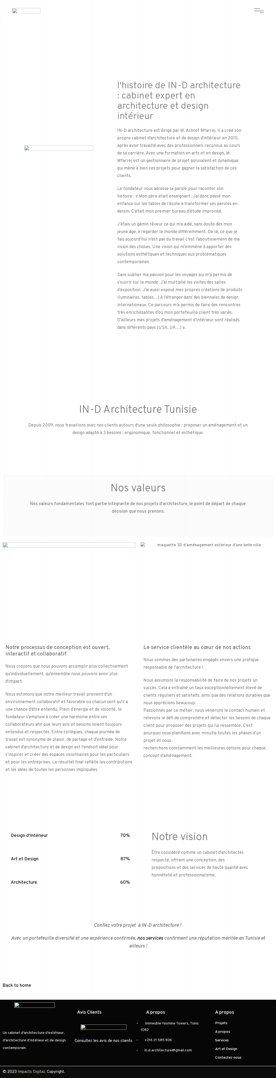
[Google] (178, 22)
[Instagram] (160, 22)
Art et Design (226, 1049)
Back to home (17, 986)
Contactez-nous (228, 1057)
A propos (222, 1032)
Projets (221, 1023)
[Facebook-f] (150, 22)
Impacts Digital (31, 1072)
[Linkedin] (169, 22)
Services (222, 1040)
